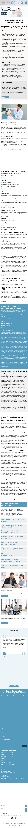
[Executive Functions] (14, 580)
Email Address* (5, 732)
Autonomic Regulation (7, 323)
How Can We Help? (6, 739)
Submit (24, 746)
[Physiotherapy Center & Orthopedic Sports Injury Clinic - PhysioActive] (8, 3)
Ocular (3, 321)
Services (6, 17)
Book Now (4, 13)
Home (2, 17)
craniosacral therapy (12, 375)
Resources (3, 810)
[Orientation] (14, 607)
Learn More (4, 596)
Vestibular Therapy (6, 319)
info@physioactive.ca (5, 776)
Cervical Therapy (6, 318)
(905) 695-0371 (4, 775)
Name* (3, 724)
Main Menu (3, 805)
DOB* (3, 736)
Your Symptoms (4, 813)
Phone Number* (5, 728)
